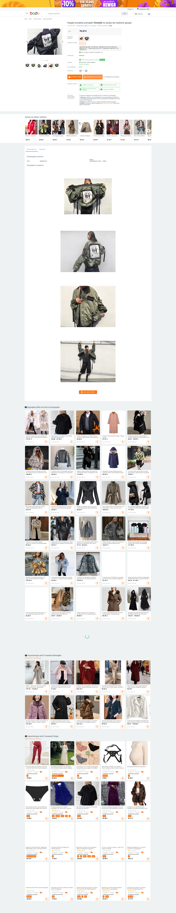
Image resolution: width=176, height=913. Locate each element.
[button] (27, 13)
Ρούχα (30, 19)
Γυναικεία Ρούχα (37, 19)
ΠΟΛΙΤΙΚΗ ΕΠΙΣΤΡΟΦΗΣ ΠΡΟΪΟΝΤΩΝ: (70, 97)
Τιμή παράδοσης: (71, 67)
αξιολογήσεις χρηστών (82, 25)
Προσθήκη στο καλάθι (93, 77)
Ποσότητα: (70, 70)
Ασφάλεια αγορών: (72, 83)
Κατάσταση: (70, 55)
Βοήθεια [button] (130, 9)
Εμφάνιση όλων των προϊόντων (33, 628)
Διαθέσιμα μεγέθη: (72, 42)
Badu (26, 19)
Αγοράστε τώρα (74, 77)
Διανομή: (69, 62)
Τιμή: (69, 31)
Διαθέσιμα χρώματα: (70, 37)
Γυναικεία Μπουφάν (47, 19)
